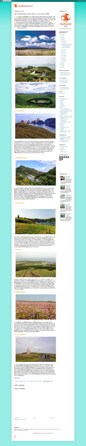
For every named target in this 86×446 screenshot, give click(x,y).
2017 (61, 34)
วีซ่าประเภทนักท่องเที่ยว (64, 82)
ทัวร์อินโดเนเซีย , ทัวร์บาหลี (64, 127)
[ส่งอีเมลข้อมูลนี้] (43, 381)
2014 (61, 38)
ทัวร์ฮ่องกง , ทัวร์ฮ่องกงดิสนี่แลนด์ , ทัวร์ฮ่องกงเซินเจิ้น (65, 131)
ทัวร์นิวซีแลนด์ (62, 106)
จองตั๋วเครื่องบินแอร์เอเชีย (64, 140)
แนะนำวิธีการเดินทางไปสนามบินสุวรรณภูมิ (68, 214)
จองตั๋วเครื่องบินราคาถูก (64, 136)
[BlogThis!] (45, 381)
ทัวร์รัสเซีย (62, 114)
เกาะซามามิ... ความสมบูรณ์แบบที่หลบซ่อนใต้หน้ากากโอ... (66, 45)
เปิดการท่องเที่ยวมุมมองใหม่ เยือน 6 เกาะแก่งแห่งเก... (65, 47)
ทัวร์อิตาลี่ (61, 125)
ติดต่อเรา (61, 150)
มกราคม (62, 61)
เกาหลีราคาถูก (32, 381)
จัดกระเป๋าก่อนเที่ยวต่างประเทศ (65, 73)
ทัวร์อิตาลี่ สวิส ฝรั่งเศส (64, 113)
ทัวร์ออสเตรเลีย (62, 123)
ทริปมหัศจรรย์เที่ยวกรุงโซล (64, 88)
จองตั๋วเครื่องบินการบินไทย (64, 138)
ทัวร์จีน (61, 102)
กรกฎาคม (63, 52)
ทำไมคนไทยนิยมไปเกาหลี (64, 87)
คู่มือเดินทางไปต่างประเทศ (64, 72)
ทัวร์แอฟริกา (62, 129)
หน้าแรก (34, 417)
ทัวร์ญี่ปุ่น (61, 103)
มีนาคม (62, 58)
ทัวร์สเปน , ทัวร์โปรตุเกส (64, 119)
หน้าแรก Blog (62, 93)
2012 (61, 64)
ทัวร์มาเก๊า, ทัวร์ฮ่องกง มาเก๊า (65, 108)
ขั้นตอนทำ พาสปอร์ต (63, 81)
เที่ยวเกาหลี (40, 381)
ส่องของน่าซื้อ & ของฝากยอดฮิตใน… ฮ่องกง (68, 177)
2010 (61, 67)
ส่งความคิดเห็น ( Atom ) (22, 419)
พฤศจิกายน (63, 41)
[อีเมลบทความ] (51, 381)
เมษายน (62, 56)
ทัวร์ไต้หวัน (62, 104)
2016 (61, 35)
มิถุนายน (62, 53)
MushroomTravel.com (64, 98)
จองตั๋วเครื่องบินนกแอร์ (64, 141)
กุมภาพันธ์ (63, 59)
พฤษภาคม (63, 55)
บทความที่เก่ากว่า (52, 417)
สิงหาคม (62, 50)
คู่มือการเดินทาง (63, 149)
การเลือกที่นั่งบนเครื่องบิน (68, 205)
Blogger (52, 433)
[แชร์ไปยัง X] (46, 381)
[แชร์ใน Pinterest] (49, 381)
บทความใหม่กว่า (17, 417)
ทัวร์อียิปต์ (62, 128)
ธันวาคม (62, 40)
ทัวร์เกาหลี (17, 378)
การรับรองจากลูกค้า (63, 151)
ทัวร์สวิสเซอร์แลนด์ (63, 120)
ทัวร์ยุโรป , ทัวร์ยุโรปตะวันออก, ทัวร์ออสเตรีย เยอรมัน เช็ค (66, 112)
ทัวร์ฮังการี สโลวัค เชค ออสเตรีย (65, 122)
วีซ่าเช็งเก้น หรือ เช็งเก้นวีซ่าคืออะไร (68, 195)
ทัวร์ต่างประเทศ (62, 99)
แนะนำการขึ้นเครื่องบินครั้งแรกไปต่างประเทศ (68, 186)
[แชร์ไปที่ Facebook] (48, 381)
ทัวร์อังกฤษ (62, 124)
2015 (61, 37)
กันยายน (62, 49)
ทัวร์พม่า (61, 107)
